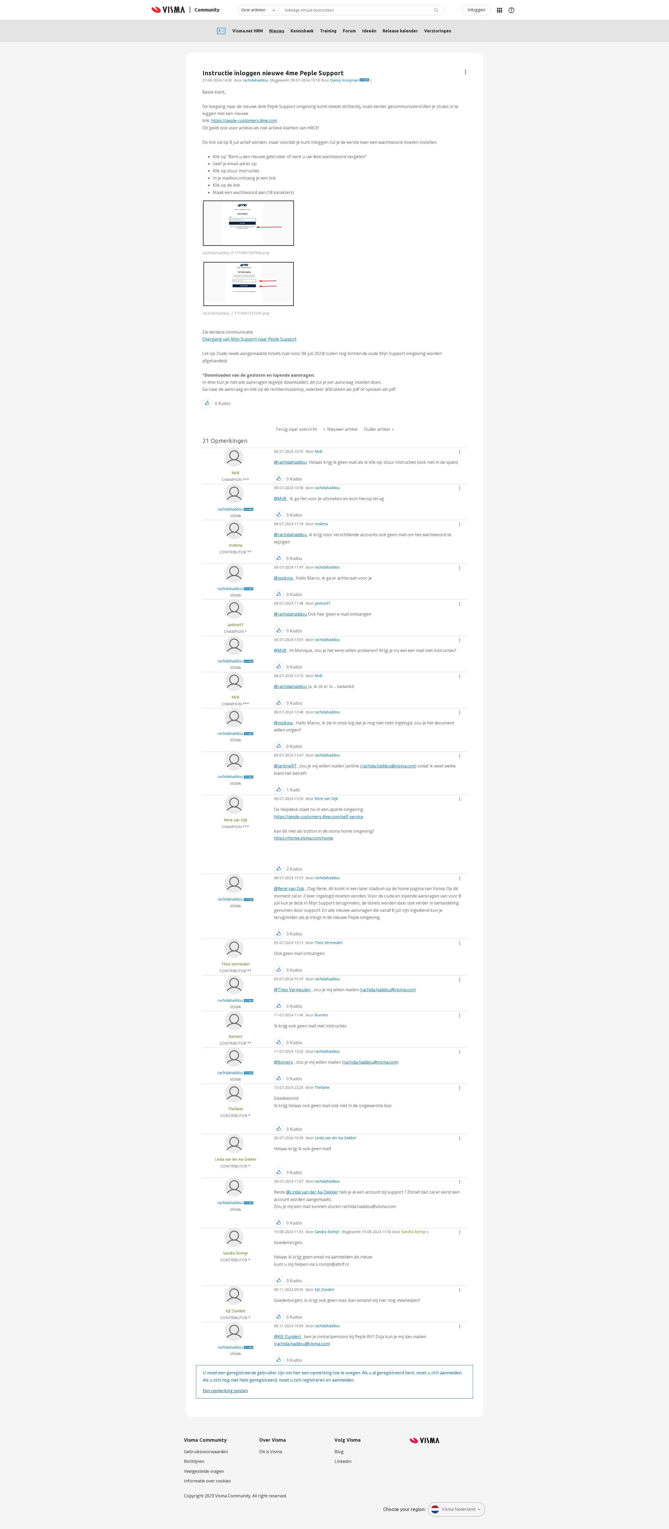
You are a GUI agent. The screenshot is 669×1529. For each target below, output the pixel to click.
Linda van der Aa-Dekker (335, 1137)
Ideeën (369, 30)
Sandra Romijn (327, 1231)
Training (328, 30)
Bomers (321, 1014)
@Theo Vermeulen (292, 990)
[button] (248, 223)
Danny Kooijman (344, 80)
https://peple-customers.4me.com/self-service (318, 817)
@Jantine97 (285, 766)
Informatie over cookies (207, 1481)
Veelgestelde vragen (204, 1471)
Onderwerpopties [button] (465, 72)
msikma (321, 523)
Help (511, 10)
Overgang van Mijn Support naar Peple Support (249, 339)
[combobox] (361, 10)
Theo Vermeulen (329, 942)
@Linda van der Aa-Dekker (312, 1192)
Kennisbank (302, 30)
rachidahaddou (255, 80)
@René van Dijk (289, 888)
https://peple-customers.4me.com (244, 120)
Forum (349, 30)
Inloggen (476, 10)
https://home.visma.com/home (303, 838)
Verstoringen (437, 30)
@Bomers (283, 1062)
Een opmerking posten (225, 1391)
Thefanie (322, 1087)
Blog (339, 1451)
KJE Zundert (324, 1289)
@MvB (280, 498)
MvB (318, 451)
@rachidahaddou (290, 462)
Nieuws (276, 30)
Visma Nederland (458, 1509)
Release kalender (400, 30)
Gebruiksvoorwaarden (206, 1451)
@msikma (283, 578)
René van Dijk (326, 798)
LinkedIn (342, 1461)
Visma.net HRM (247, 30)
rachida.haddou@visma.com (388, 766)
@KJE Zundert (287, 1336)
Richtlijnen (194, 1461)
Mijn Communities (499, 10)
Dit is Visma (270, 1451)
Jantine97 (322, 603)
